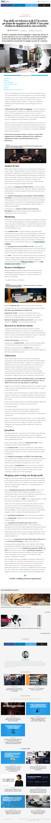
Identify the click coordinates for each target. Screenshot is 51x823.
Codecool (29, 109)
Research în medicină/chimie (10, 84)
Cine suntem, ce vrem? (23, 819)
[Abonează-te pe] (23, 31)
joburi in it (18, 698)
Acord (34, 819)
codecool (23, 698)
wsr (14, 698)
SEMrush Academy (27, 261)
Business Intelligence (8, 82)
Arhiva (34, 820)
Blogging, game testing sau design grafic (13, 89)
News (30, 16)
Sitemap (30, 820)
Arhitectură (6, 86)
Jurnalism (6, 87)
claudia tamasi (37, 698)
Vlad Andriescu (14, 30)
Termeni (45, 819)
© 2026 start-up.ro (8, 819)
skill (11, 698)
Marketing (6, 80)
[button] (40, 1)
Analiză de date (7, 78)
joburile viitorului (30, 698)
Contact (38, 820)
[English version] (38, 1)
